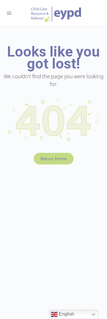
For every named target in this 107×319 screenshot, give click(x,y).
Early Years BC (56, 14)
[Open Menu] (9, 12)
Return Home (54, 158)
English (66, 314)
